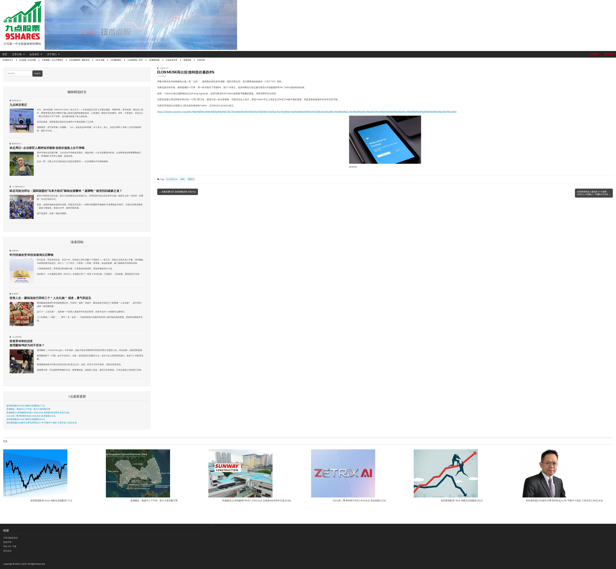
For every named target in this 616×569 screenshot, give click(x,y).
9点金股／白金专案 (27, 60)
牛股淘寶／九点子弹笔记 (52, 60)
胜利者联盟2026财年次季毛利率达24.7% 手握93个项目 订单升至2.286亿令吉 (41, 422)
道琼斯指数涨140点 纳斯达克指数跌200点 (25, 419)
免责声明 (7, 542)
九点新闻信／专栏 (135, 60)
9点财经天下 (7, 60)
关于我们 (52, 54)
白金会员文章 (171, 60)
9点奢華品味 (154, 60)
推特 (182, 179)
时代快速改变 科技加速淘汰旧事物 (31, 254)
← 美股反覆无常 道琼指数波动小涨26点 (177, 191)
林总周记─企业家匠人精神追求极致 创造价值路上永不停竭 (47, 147)
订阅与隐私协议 (10, 537)
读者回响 (187, 60)
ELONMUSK (172, 179)
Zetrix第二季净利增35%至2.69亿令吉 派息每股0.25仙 (31, 416)
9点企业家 (100, 60)
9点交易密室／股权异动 (79, 60)
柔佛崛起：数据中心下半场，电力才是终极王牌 (28, 409)
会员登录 (594, 54)
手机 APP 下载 (9, 546)
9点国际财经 (116, 60)
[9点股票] (22, 20)
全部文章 (201, 60)
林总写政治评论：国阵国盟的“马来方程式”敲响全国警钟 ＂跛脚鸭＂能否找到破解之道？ (66, 190)
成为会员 (609, 54)
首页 (4, 54)
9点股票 (23, 564)
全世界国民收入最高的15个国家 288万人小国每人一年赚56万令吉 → (594, 193)
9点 (13, 186)
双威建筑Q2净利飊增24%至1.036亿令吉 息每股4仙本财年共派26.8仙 (37, 412)
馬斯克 (191, 179)
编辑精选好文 (16, 100)
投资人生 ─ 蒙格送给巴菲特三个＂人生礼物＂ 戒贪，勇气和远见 (50, 298)
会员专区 (34, 54)
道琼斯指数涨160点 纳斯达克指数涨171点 (25, 405)
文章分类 (17, 54)
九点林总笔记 (18, 104)
